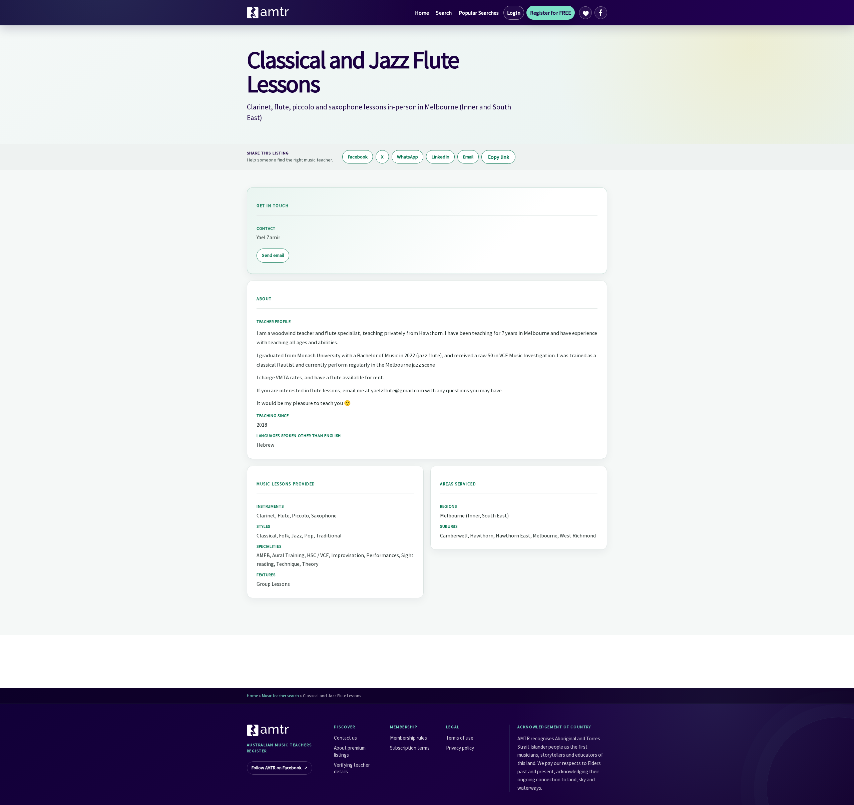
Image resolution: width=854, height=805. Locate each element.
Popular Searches (479, 12)
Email (468, 157)
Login (513, 12)
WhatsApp (407, 157)
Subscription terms (410, 748)
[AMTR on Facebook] (600, 12)
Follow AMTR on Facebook (280, 768)
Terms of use (459, 738)
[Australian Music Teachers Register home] (268, 12)
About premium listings (350, 751)
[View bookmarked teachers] (585, 12)
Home (422, 12)
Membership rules (408, 738)
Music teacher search (280, 696)
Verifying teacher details (352, 768)
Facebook (358, 157)
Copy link (498, 156)
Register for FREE (550, 12)
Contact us (345, 738)
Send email (273, 255)
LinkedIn (440, 157)
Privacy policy (460, 748)
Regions (448, 506)
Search (443, 12)
